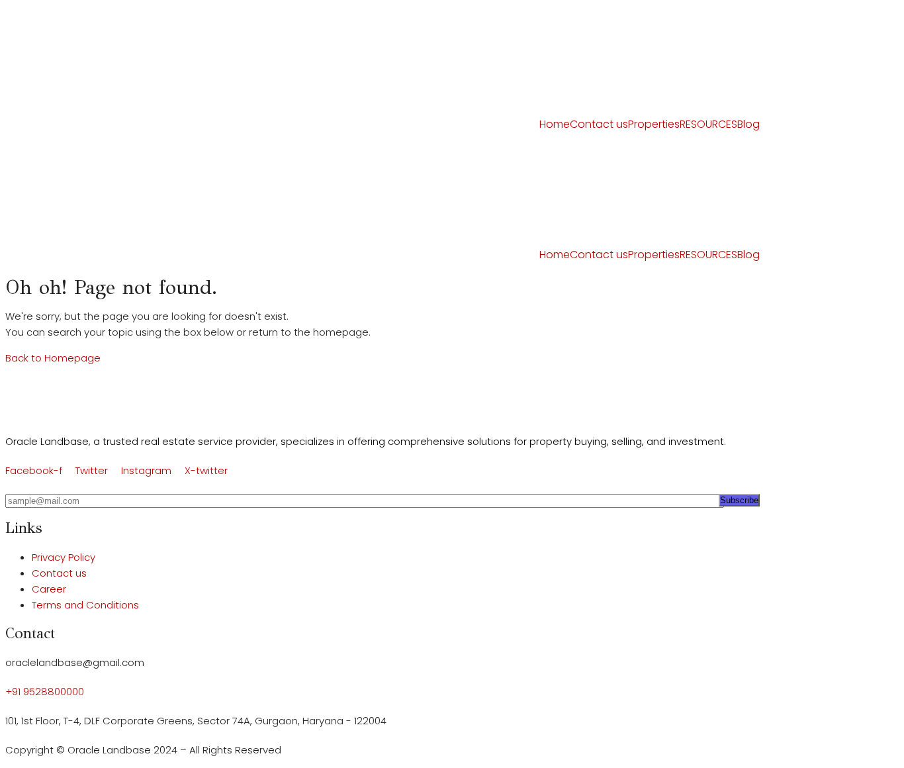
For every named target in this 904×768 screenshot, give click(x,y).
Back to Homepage (53, 358)
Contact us (599, 124)
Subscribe (739, 500)
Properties (654, 124)
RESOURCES (708, 124)
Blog (748, 124)
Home (554, 124)
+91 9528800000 (44, 691)
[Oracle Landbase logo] (65, 391)
